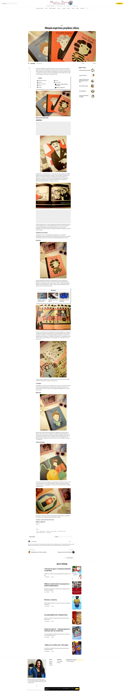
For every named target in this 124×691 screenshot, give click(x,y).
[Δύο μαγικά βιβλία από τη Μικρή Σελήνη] (76, 618)
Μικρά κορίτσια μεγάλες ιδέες (42, 80)
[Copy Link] (29, 84)
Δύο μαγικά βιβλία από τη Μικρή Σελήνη (55, 615)
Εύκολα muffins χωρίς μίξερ (83, 85)
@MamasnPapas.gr (80, 659)
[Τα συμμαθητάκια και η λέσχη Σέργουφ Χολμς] (64, 296)
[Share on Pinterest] (29, 75)
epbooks (48, 531)
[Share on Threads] (29, 79)
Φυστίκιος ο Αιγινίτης (50, 600)
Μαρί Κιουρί (56, 80)
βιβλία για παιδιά (54, 531)
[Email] (88, 63)
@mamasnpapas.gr (70, 661)
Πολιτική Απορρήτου (65, 688)
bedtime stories (42, 531)
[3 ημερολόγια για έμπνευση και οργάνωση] (53, 296)
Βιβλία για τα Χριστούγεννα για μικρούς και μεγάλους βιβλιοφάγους (56, 584)
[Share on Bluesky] (29, 82)
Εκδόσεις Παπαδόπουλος (40, 532)
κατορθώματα (48, 532)
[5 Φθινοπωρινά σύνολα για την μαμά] (92, 70)
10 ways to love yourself (83, 75)
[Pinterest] (113, 3)
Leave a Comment (70, 557)
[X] (110, 3)
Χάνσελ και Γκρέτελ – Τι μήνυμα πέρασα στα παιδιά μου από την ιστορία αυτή (57, 630)
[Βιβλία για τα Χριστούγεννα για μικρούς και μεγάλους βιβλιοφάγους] (76, 587)
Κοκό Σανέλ (39, 85)
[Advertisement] (62, 17)
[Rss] (115, 3)
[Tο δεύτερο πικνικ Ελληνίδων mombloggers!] (92, 96)
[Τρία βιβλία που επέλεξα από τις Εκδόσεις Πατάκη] (42, 296)
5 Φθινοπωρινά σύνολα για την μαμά (84, 70)
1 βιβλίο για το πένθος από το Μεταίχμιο (56, 645)
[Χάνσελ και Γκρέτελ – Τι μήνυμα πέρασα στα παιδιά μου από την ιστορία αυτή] (76, 633)
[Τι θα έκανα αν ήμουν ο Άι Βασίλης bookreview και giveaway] (76, 572)
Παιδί (62, 25)
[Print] (89, 63)
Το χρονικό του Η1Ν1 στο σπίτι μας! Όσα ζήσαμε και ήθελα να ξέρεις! (84, 80)
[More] (91, 63)
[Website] (71, 541)
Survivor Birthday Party (82, 91)
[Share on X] (86, 63)
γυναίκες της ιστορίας (62, 531)
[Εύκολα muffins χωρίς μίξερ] (92, 86)
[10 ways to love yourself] (92, 75)
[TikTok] (114, 3)
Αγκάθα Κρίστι (40, 82)
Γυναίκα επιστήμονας (58, 82)
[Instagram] (111, 3)
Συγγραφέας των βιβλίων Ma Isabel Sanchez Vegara (61, 85)
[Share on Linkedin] (29, 77)
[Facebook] (109, 3)
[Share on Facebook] (85, 63)
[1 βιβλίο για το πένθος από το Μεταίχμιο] (76, 648)
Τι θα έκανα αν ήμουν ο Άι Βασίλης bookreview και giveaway (57, 569)
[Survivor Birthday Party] (92, 91)
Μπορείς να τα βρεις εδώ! (60, 87)
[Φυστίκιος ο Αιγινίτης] (76, 603)
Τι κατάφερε (40, 87)
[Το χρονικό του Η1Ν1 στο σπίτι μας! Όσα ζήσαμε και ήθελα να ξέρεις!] (92, 80)
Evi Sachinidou (32, 63)
